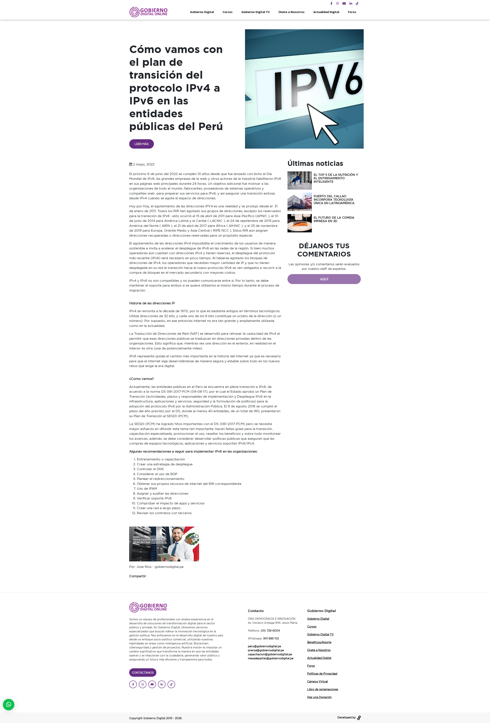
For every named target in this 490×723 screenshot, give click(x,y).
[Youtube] (344, 3)
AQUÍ (324, 279)
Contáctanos (143, 672)
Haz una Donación (319, 697)
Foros (352, 12)
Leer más (142, 143)
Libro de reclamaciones (322, 689)
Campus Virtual (317, 681)
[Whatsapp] (8, 704)
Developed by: (347, 717)
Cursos (228, 12)
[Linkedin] (351, 3)
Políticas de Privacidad (322, 673)
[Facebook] (331, 3)
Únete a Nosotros (291, 12)
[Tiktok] (357, 3)
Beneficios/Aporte (319, 642)
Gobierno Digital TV (255, 12)
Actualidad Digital (326, 12)
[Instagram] (337, 3)
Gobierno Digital (202, 12)
